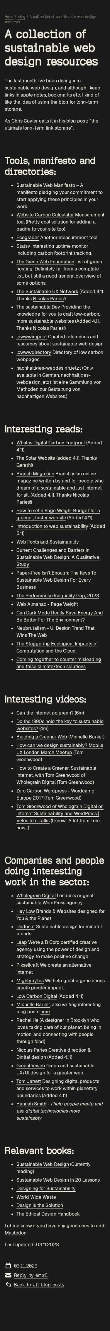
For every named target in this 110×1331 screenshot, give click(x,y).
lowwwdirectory (33, 352)
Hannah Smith (31, 1104)
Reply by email (31, 1275)
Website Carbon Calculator (45, 215)
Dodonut (25, 927)
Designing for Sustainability (46, 1188)
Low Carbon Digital (36, 996)
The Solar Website (35, 458)
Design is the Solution (39, 1205)
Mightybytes (30, 981)
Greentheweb (30, 1066)
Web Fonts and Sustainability (47, 542)
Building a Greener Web (41, 737)
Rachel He (27, 1020)
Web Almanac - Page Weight (47, 604)
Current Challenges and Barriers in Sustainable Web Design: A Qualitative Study (57, 557)
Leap (21, 942)
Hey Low (25, 911)
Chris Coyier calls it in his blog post (49, 121)
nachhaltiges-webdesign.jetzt (48, 368)
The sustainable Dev (38, 307)
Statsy (23, 246)
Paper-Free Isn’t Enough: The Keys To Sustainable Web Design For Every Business (56, 580)
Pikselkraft (27, 965)
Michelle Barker (33, 1004)
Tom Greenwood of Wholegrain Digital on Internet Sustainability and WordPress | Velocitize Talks (60, 813)
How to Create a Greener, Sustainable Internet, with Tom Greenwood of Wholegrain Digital (56, 775)
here (45, 1012)
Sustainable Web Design (42, 1164)
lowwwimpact (31, 337)
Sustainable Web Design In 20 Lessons (58, 1180)
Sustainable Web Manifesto (45, 185)
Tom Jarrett (28, 1081)
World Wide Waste (36, 1197)
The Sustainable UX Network (47, 291)
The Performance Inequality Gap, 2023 (57, 596)
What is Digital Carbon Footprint (50, 443)
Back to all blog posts (39, 1285)
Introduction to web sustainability (52, 526)
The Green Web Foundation (45, 262)
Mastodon (15, 1233)
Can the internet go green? (45, 713)
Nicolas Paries (48, 299)
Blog (21, 16)
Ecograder (27, 237)
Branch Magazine (35, 474)
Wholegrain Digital (36, 896)
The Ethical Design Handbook (48, 1214)
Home (9, 16)
